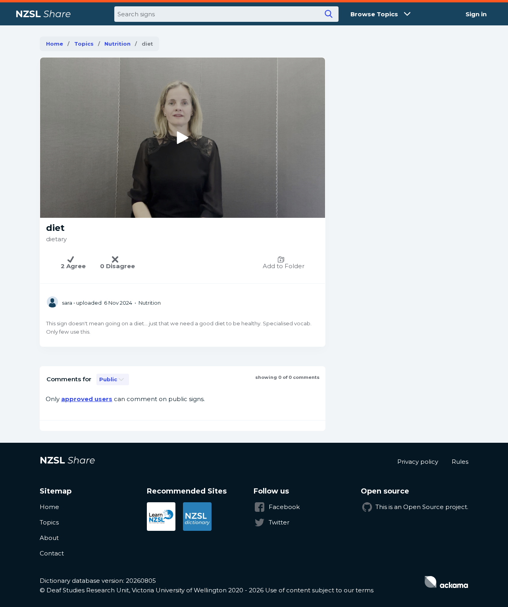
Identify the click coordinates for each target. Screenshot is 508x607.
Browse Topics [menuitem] (374, 14)
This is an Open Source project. (421, 507)
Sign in (476, 14)
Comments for (68, 379)
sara (67, 303)
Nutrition (117, 43)
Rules (460, 461)
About (49, 538)
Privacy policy (417, 461)
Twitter (279, 522)
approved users (86, 399)
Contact (52, 553)
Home (54, 43)
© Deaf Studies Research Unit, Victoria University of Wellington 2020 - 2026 (152, 590)
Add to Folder (283, 266)
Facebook (284, 507)
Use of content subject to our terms (319, 590)
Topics (84, 43)
